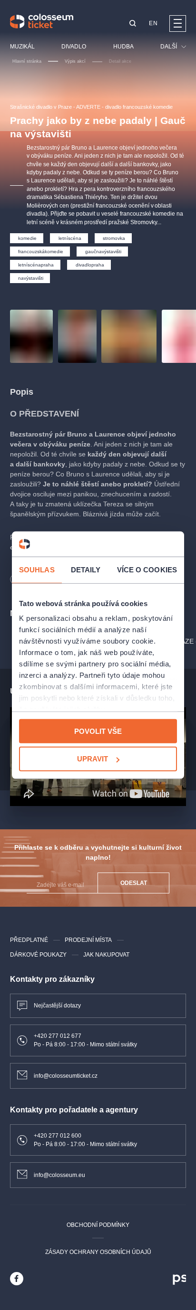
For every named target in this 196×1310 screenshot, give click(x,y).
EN (153, 23)
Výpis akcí (75, 61)
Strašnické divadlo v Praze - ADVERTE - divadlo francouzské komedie (91, 107)
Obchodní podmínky (98, 1225)
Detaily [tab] (86, 569)
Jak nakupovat (106, 954)
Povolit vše (98, 731)
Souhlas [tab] (37, 569)
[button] (133, 24)
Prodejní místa (88, 940)
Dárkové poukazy (38, 954)
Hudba (123, 46)
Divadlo (73, 46)
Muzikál (22, 46)
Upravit (92, 759)
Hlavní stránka (26, 61)
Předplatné (29, 940)
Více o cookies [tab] (147, 569)
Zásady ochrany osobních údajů (98, 1252)
